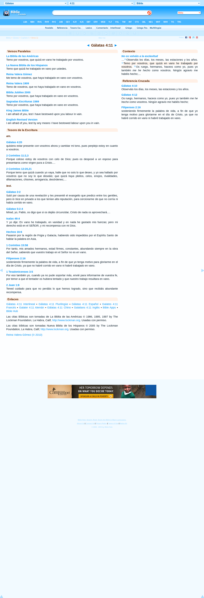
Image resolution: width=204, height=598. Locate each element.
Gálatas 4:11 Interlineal (20, 304)
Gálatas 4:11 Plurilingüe (53, 304)
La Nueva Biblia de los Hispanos (27, 65)
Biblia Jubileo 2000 (18, 92)
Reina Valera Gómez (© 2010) (24, 334)
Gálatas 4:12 (129, 94)
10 (125, 59)
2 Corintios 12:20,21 (19, 168)
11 (122, 63)
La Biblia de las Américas (22, 56)
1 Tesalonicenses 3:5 (19, 271)
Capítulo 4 (25, 38)
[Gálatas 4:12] (200, 277)
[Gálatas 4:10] (3, 277)
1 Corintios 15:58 (17, 245)
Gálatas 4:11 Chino (59, 307)
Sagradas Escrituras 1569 (22, 101)
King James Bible (17, 110)
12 (135, 66)
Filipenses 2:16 (16, 258)
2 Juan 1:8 (12, 285)
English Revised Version (21, 119)
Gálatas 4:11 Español (85, 304)
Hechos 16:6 (14, 231)
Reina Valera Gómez (19, 74)
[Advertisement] (102, 361)
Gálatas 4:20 (14, 142)
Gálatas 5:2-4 (14, 208)
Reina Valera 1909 (17, 83)
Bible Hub (12, 311)
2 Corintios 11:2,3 (17, 155)
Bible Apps (109, 307)
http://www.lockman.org (66, 320)
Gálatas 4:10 (129, 85)
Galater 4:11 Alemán (31, 307)
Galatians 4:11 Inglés (87, 307)
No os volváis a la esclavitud (139, 56)
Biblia (8, 38)
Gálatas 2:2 (13, 191)
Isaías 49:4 (13, 218)
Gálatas (16, 38)
